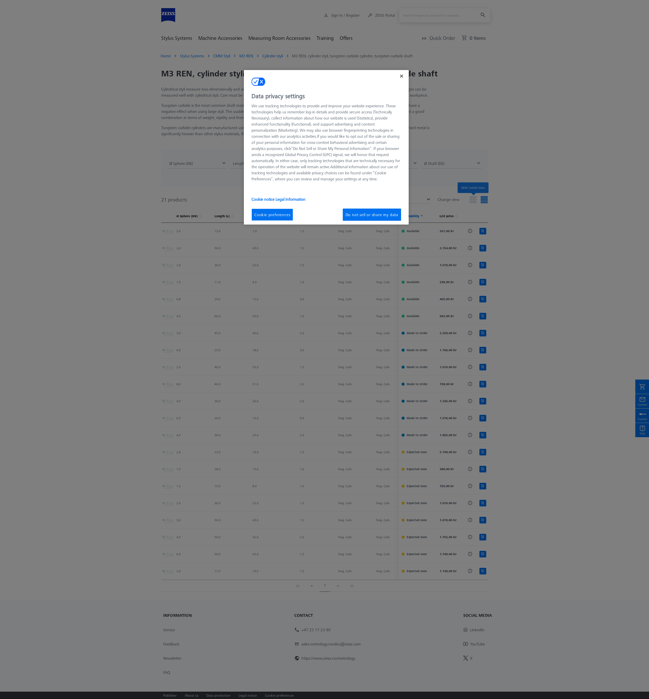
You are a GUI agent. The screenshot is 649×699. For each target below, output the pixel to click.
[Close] (401, 76)
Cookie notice (263, 199)
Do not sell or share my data (372, 214)
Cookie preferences (272, 214)
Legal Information (290, 199)
